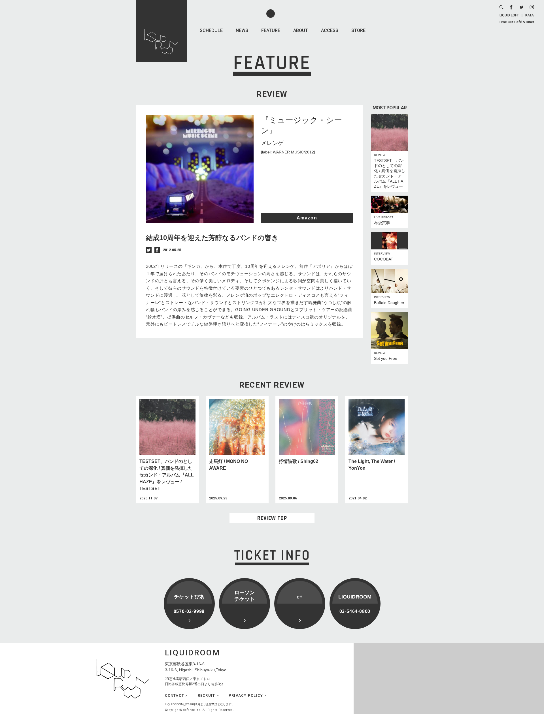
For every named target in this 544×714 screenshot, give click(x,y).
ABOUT (300, 30)
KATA (529, 15)
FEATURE (270, 30)
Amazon (307, 217)
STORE (358, 30)
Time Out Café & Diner (516, 22)
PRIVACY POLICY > (248, 695)
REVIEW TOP (272, 518)
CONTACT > (176, 695)
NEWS (242, 30)
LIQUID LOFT (509, 15)
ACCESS (329, 30)
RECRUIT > (208, 695)
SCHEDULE (211, 30)
